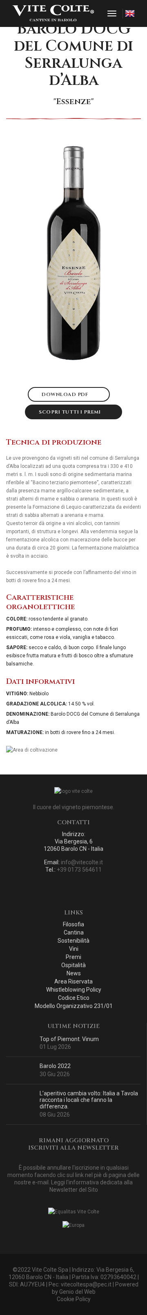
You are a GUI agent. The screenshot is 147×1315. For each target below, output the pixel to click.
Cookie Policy (74, 1299)
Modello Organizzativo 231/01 (74, 1006)
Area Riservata (73, 981)
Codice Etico (73, 998)
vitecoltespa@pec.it (86, 1284)
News (74, 973)
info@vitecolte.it (82, 862)
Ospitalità (73, 965)
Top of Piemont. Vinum (69, 1039)
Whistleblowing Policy (73, 989)
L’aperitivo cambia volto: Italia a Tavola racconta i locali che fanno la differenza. (89, 1100)
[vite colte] (53, 13)
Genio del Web (77, 1291)
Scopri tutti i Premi (70, 412)
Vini (73, 949)
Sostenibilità (73, 940)
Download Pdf (66, 394)
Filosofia (73, 924)
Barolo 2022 (55, 1066)
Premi (73, 957)
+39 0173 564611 (79, 869)
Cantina (74, 932)
